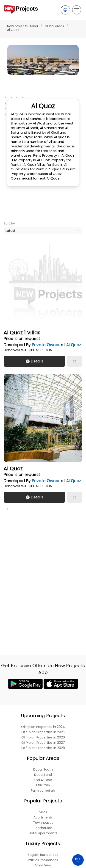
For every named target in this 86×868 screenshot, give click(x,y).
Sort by (9, 223)
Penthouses (43, 828)
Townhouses (43, 823)
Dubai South (43, 769)
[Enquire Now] (74, 361)
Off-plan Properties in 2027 (43, 743)
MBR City (43, 785)
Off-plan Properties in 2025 (43, 732)
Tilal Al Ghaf (43, 780)
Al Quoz (73, 345)
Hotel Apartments (43, 833)
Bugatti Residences (43, 855)
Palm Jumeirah (43, 790)
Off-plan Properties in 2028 (43, 748)
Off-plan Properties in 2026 (43, 737)
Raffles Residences (43, 860)
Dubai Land (43, 775)
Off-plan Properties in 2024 (43, 727)
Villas (43, 812)
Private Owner (46, 345)
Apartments (43, 817)
